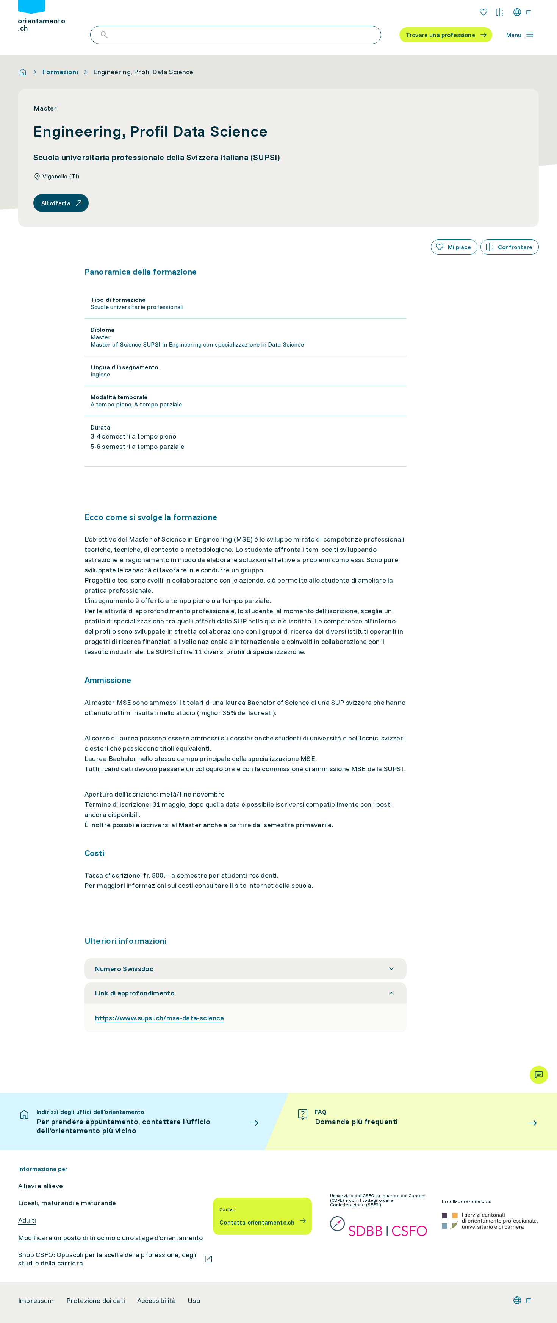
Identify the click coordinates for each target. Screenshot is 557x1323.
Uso (194, 1300)
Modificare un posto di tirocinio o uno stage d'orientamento (110, 1238)
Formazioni (60, 72)
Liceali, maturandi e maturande (67, 1203)
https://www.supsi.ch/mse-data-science (159, 1018)
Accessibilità (156, 1300)
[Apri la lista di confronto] (499, 12)
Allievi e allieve (40, 1186)
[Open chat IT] (539, 1075)
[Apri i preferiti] (483, 12)
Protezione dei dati (95, 1300)
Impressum (36, 1300)
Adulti (27, 1220)
